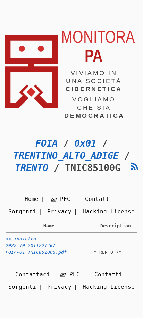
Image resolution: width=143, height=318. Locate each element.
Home (32, 199)
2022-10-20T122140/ (31, 245)
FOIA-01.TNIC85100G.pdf (36, 252)
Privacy (59, 211)
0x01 (85, 143)
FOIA (46, 143)
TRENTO (31, 167)
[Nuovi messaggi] (134, 166)
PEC (65, 199)
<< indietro (21, 239)
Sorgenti (22, 211)
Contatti (99, 199)
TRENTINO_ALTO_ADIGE (66, 155)
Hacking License (109, 211)
